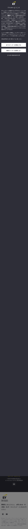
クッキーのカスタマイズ (13, 55)
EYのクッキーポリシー (10, 39)
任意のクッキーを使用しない (13, 50)
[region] (14, 238)
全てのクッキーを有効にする (13, 45)
